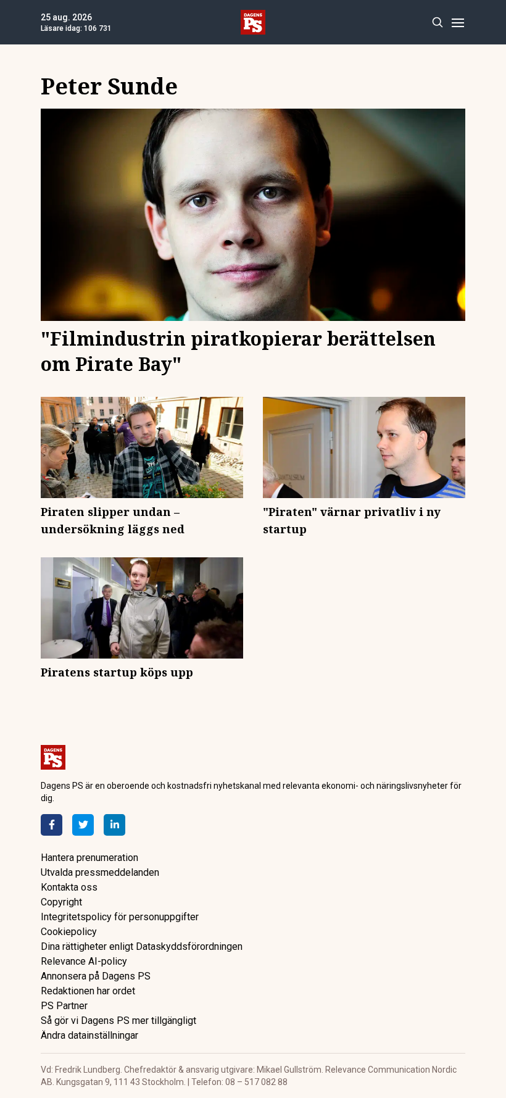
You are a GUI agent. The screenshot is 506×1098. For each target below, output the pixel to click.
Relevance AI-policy (84, 961)
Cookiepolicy (69, 932)
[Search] (437, 22)
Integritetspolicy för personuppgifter (120, 917)
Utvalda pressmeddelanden (100, 872)
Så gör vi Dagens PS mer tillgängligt (118, 1020)
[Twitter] (83, 825)
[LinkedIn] (114, 825)
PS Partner (64, 1006)
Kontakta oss (69, 887)
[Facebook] (51, 825)
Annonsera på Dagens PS (96, 976)
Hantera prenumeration (89, 857)
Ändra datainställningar (89, 1035)
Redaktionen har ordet (88, 991)
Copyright (61, 902)
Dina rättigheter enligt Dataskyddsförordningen (142, 946)
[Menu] (457, 22)
